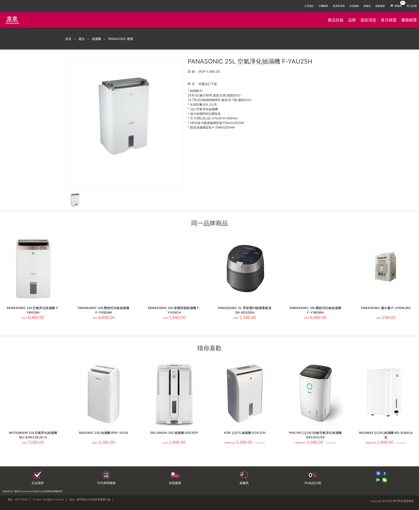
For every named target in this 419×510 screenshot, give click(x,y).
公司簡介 (309, 6)
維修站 (367, 6)
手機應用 (323, 6)
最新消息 (368, 20)
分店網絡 (354, 6)
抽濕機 (96, 39)
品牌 (352, 20)
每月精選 (389, 20)
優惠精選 (409, 20)
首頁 (68, 39)
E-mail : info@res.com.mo (48, 499)
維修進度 (380, 6)
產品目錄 (335, 20)
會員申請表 (339, 6)
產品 (82, 39)
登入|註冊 (412, 6)
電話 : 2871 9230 (18, 499)
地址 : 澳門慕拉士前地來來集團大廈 (89, 499)
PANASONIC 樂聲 (120, 39)
